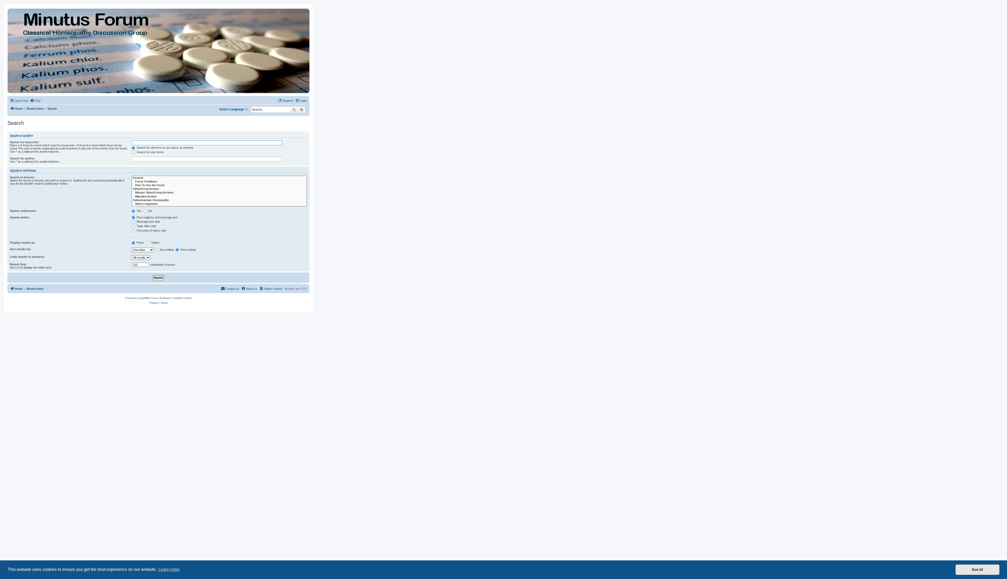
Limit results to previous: (27, 256)
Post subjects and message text (157, 217)
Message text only (148, 221)
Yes (138, 210)
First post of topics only (151, 230)
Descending (188, 249)
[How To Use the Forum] (219, 185)
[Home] (158, 51)
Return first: (18, 264)
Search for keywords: (24, 142)
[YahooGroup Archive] (219, 189)
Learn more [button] (169, 569)
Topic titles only (146, 226)
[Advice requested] (219, 204)
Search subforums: (23, 210)
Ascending (166, 249)
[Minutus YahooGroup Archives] (219, 193)
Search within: (20, 217)
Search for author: (22, 158)
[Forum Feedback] (219, 182)
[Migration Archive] (219, 197)
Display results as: (22, 242)
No (150, 210)
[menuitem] (35, 101)
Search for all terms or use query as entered (164, 147)
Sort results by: (20, 249)
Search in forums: (22, 177)
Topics (154, 242)
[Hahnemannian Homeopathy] (219, 200)
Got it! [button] (977, 569)
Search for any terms (150, 152)
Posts (140, 242)
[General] (219, 178)
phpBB (144, 298)
